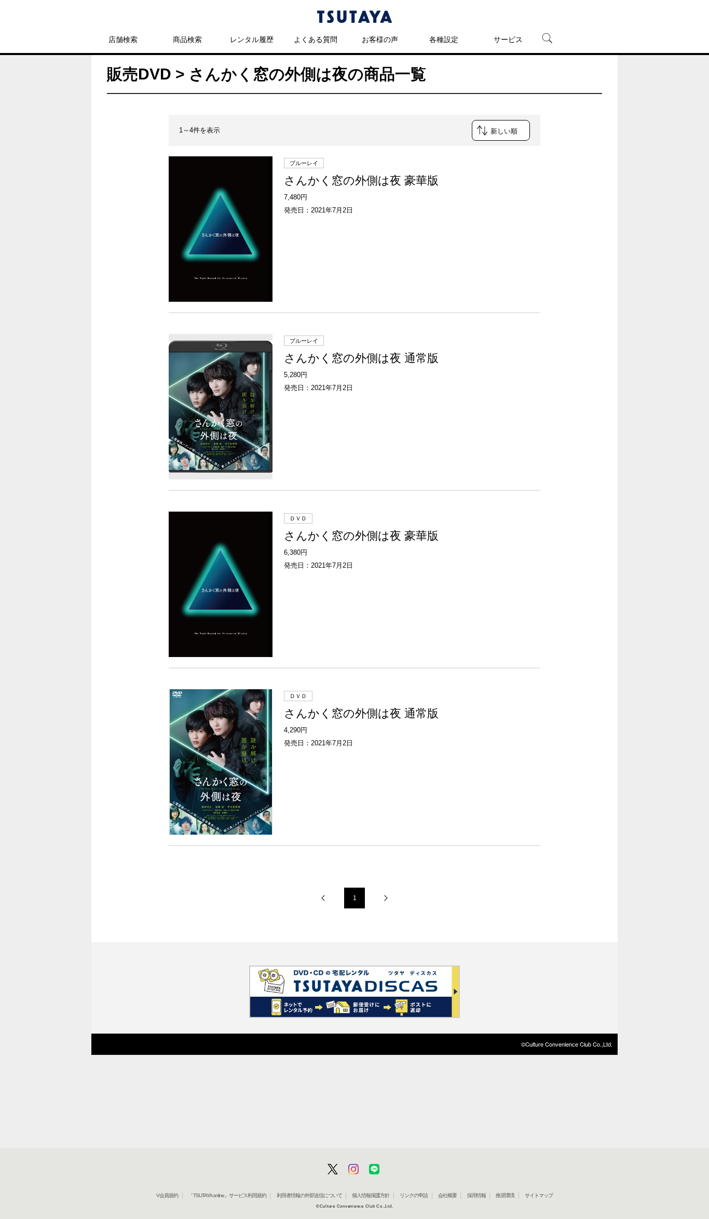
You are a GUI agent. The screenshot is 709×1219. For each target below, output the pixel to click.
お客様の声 (380, 39)
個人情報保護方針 (370, 1195)
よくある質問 (315, 39)
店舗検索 (123, 39)
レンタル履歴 (252, 39)
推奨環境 (505, 1195)
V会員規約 (167, 1195)
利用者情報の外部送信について (309, 1195)
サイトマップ (539, 1195)
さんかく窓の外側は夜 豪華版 (361, 180)
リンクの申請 (414, 1195)
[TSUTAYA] (354, 16)
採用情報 (476, 1195)
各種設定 (443, 39)
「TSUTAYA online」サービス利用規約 (227, 1195)
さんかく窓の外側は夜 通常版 (361, 358)
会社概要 (447, 1195)
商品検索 (187, 39)
